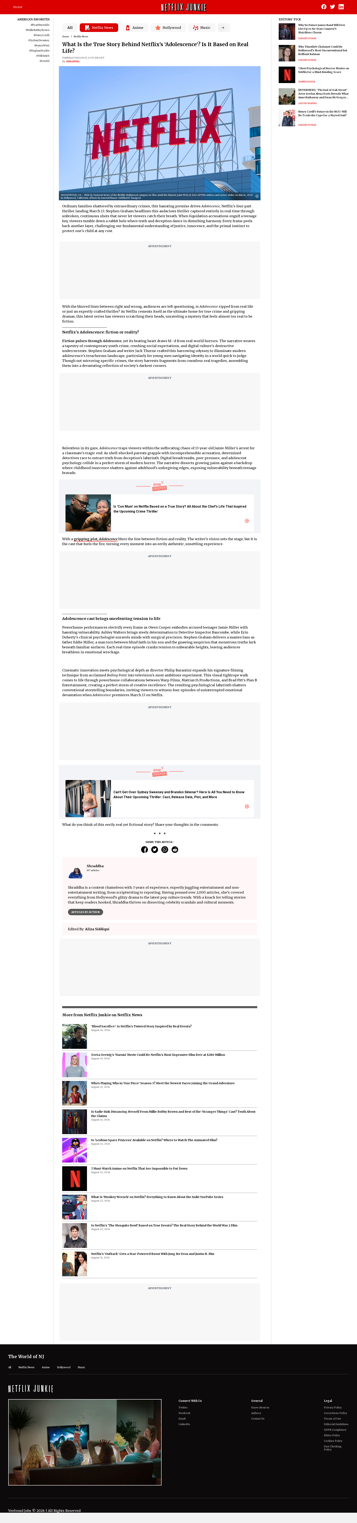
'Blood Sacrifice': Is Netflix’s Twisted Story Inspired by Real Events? (141, 1026)
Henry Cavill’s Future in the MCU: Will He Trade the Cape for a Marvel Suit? (322, 113)
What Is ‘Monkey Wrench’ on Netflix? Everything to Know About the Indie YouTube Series (157, 1197)
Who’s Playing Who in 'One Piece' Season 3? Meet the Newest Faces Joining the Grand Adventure (163, 1083)
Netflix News (81, 36)
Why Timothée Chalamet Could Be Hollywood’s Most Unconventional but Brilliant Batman (322, 50)
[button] (258, 196)
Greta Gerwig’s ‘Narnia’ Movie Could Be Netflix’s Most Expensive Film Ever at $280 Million (158, 1055)
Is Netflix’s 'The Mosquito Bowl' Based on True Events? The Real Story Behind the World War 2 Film (164, 1225)
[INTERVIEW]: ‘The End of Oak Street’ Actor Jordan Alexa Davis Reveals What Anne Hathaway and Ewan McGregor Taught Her (323, 93)
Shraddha (73, 61)
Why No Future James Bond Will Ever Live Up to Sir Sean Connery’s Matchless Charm (321, 28)
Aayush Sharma (307, 103)
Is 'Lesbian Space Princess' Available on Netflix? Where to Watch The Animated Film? (154, 1140)
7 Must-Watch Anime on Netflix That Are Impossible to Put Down (139, 1168)
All (70, 28)
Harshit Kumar (307, 38)
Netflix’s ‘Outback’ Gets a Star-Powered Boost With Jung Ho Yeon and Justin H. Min (152, 1254)
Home (17, 7)
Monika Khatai (306, 81)
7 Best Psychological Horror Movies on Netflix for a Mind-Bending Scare (323, 70)
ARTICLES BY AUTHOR (85, 912)
